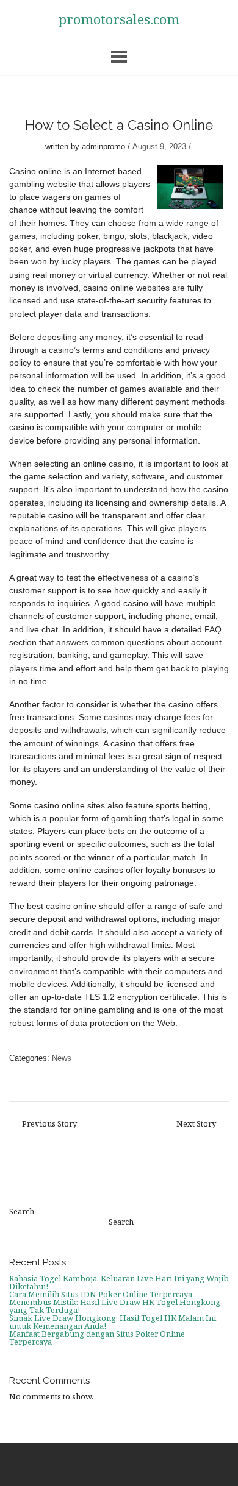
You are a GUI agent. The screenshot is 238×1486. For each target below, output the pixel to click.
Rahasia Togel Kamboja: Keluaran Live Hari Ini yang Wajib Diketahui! (119, 1282)
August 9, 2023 (159, 146)
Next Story (196, 1124)
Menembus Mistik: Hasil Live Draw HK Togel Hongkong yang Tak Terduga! (114, 1306)
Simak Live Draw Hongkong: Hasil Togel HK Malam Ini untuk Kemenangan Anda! (112, 1321)
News (61, 1058)
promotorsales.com (119, 19)
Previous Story (49, 1124)
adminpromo (103, 146)
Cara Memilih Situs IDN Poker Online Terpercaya (100, 1294)
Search (21, 1211)
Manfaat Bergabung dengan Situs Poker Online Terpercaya (97, 1337)
